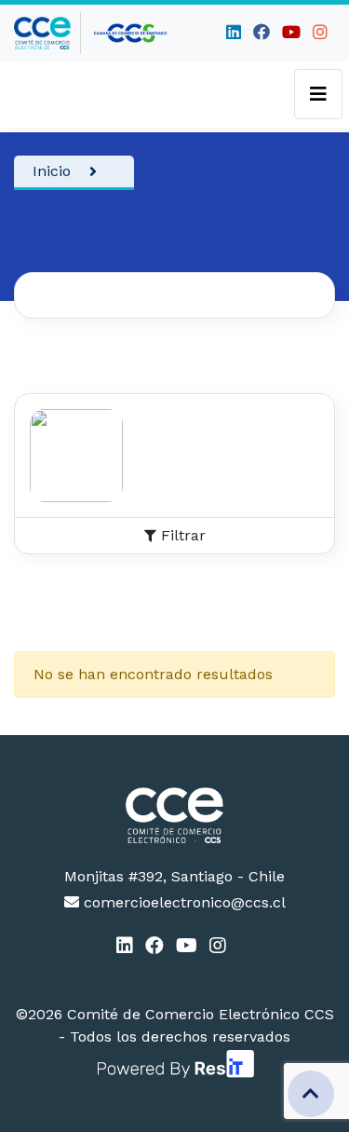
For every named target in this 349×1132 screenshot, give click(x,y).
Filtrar (181, 535)
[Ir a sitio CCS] (131, 33)
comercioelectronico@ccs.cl (182, 902)
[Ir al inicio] (47, 33)
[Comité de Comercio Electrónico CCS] (174, 815)
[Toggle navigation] (318, 94)
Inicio (52, 171)
